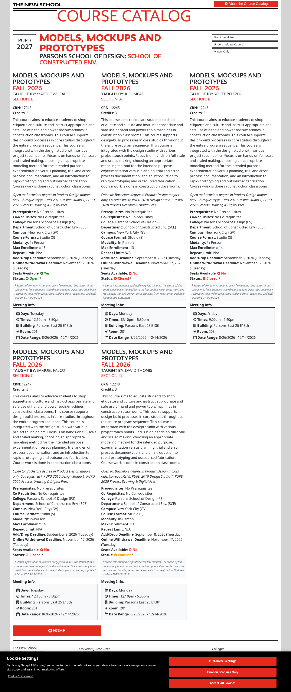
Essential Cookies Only (222, 672)
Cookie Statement (20, 676)
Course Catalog (124, 15)
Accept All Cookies (222, 683)
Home (59, 630)
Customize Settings (222, 661)
